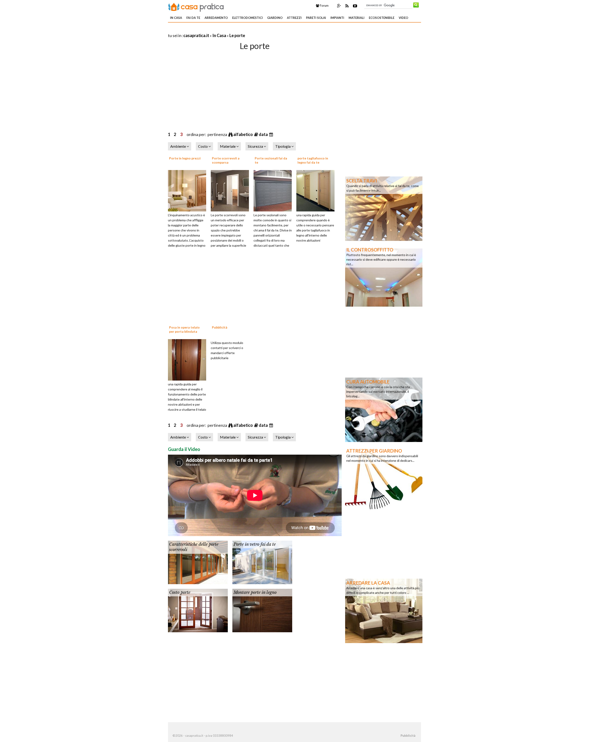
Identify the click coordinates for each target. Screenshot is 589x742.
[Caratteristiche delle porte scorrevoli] (198, 561)
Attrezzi (294, 18)
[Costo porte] (198, 609)
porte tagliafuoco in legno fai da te (312, 160)
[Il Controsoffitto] (383, 277)
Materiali (356, 18)
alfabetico (243, 134)
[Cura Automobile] (383, 409)
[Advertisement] (222, 30)
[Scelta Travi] (383, 208)
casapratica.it (196, 35)
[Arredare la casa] (383, 610)
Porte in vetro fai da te (255, 544)
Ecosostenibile (381, 18)
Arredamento (216, 18)
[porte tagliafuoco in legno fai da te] (317, 190)
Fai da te (193, 18)
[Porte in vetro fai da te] (262, 561)
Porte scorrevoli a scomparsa (226, 160)
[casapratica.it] (196, 6)
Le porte (237, 35)
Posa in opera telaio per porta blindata (184, 329)
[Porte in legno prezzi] (188, 190)
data (264, 134)
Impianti (337, 18)
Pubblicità (219, 327)
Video (403, 18)
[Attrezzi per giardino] (383, 478)
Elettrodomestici (247, 18)
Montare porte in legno (255, 592)
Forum (324, 5)
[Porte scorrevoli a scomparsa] (231, 190)
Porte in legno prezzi (185, 158)
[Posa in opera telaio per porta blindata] (188, 359)
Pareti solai (316, 18)
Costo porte (179, 592)
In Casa (176, 18)
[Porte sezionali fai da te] (274, 190)
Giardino (275, 18)
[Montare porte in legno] (262, 609)
